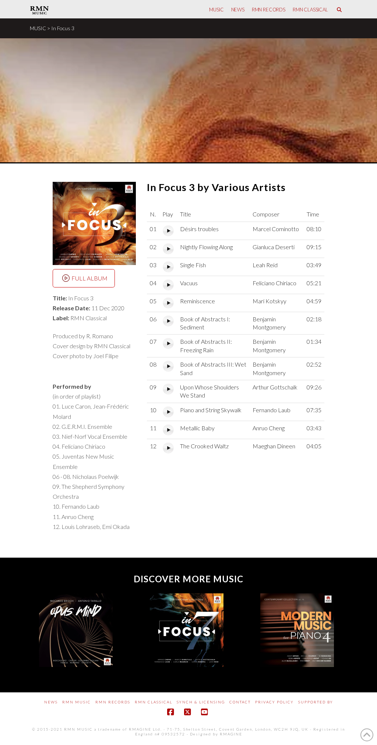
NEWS (51, 702)
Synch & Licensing (201, 702)
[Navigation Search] (339, 9)
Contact (240, 702)
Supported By (315, 702)
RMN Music (76, 702)
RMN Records (112, 702)
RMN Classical (153, 702)
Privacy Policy (274, 702)
